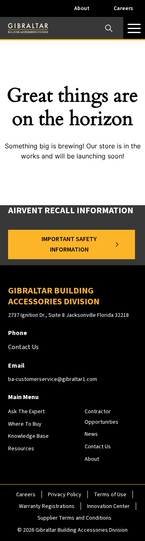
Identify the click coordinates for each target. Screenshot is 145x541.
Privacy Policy (64, 495)
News (91, 434)
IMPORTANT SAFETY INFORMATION (69, 244)
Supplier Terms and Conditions (74, 518)
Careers (123, 8)
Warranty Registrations (47, 506)
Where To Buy (24, 424)
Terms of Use (110, 495)
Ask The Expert (26, 412)
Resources (21, 449)
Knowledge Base (28, 436)
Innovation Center (108, 506)
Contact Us (98, 447)
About (81, 8)
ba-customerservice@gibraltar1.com (52, 379)
